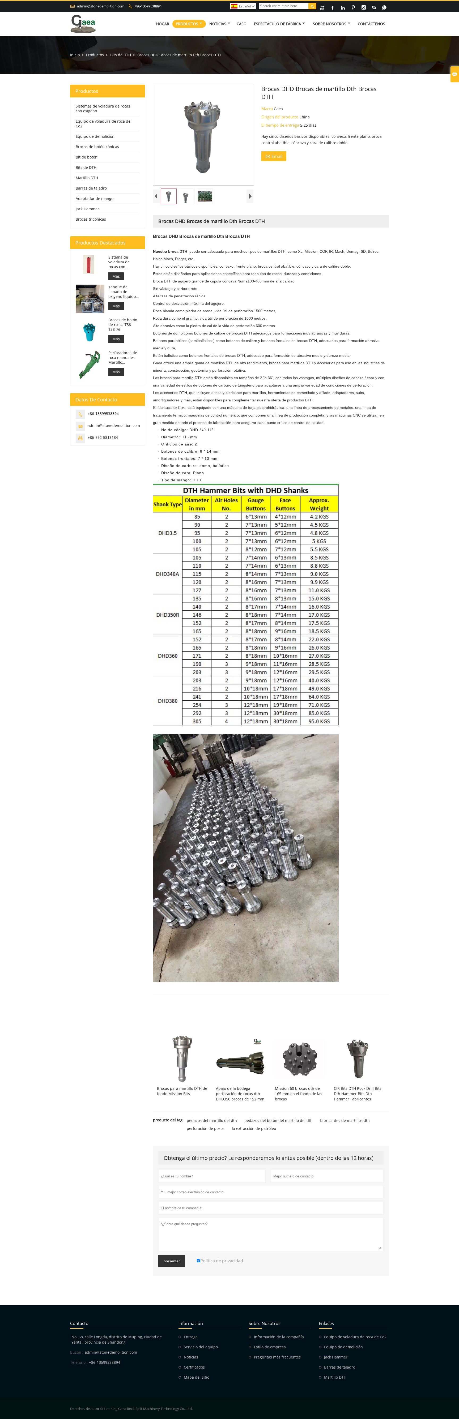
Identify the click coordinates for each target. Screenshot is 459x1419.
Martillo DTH (87, 177)
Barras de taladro (91, 188)
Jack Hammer (87, 208)
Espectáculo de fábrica (277, 23)
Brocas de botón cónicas (97, 146)
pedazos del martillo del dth (212, 1120)
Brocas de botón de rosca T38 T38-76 (122, 325)
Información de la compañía (279, 1336)
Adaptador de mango (94, 198)
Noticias (217, 23)
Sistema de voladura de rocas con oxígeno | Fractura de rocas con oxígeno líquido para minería (123, 262)
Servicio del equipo (201, 1346)
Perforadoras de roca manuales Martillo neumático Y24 (122, 357)
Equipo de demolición (95, 136)
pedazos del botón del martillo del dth (278, 1120)
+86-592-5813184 (103, 437)
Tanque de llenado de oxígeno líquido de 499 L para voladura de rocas (122, 292)
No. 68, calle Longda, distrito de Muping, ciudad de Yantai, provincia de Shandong (116, 1339)
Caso (241, 23)
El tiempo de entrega (280, 125)
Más (116, 276)
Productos (187, 23)
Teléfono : (79, 1362)
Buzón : (76, 1352)
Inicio (75, 54)
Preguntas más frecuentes (277, 1357)
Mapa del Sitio (196, 1377)
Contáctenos (371, 23)
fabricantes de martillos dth (345, 1120)
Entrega (191, 1336)
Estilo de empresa (270, 1346)
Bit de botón (86, 157)
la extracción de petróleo (254, 1128)
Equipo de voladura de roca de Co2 (103, 123)
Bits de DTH (120, 54)
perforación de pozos (205, 1128)
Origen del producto (280, 116)
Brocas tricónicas (91, 219)
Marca (267, 108)
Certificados (194, 1367)
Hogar (162, 23)
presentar (172, 1261)
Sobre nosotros (329, 23)
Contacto (79, 1323)
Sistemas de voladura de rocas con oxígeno (103, 108)
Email (273, 156)
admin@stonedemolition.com (100, 6)
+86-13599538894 (148, 6)
